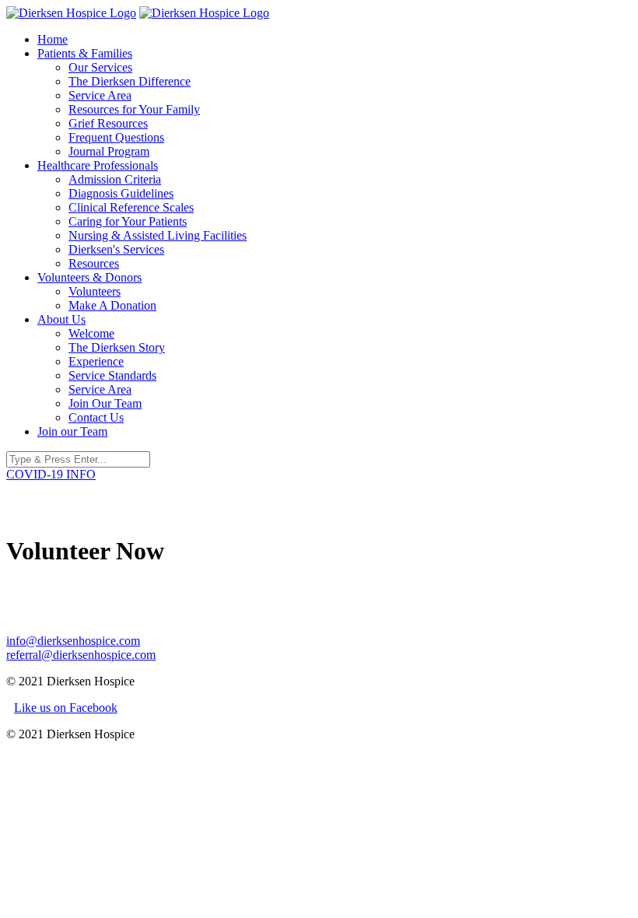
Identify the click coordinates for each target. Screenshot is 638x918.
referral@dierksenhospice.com (81, 654)
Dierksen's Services (116, 249)
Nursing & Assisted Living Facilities (157, 235)
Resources (93, 263)
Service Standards (112, 375)
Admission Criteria (114, 179)
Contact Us (96, 417)
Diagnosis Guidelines (121, 193)
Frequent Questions (116, 137)
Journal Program (108, 151)
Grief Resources (108, 123)
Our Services (100, 67)
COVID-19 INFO (51, 474)
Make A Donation (112, 305)
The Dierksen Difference (129, 81)
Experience (96, 361)
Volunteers (94, 291)
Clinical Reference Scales (131, 207)
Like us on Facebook (65, 707)
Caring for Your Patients (127, 221)
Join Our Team (105, 403)
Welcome (91, 333)
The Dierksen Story (116, 347)
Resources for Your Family (134, 109)
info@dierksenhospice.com (73, 640)
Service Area (99, 95)
